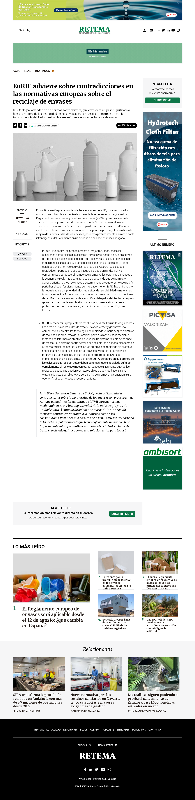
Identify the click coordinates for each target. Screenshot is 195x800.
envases (22, 254)
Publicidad (139, 729)
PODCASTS (108, 729)
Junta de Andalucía (26, 711)
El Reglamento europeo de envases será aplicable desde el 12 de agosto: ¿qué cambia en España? (53, 617)
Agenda (94, 729)
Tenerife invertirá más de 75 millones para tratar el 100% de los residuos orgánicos (116, 624)
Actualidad (22, 71)
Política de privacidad (104, 778)
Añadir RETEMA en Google (45, 126)
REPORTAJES (70, 729)
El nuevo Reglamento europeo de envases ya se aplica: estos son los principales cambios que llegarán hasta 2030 (161, 583)
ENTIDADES (123, 729)
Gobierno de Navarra (85, 711)
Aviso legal (85, 778)
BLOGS (84, 729)
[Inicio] (96, 30)
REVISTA (39, 729)
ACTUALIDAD (53, 729)
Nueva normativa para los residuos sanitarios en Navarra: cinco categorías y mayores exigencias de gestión (95, 700)
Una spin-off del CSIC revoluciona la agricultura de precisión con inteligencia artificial (161, 625)
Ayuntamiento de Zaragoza (147, 711)
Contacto (155, 729)
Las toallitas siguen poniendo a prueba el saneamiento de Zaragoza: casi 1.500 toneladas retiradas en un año (152, 700)
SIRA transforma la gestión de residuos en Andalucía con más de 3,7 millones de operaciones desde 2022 (37, 700)
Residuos (42, 71)
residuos (22, 259)
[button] (15, 125)
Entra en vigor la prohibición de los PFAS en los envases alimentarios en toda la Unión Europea (116, 583)
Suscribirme (162, 100)
